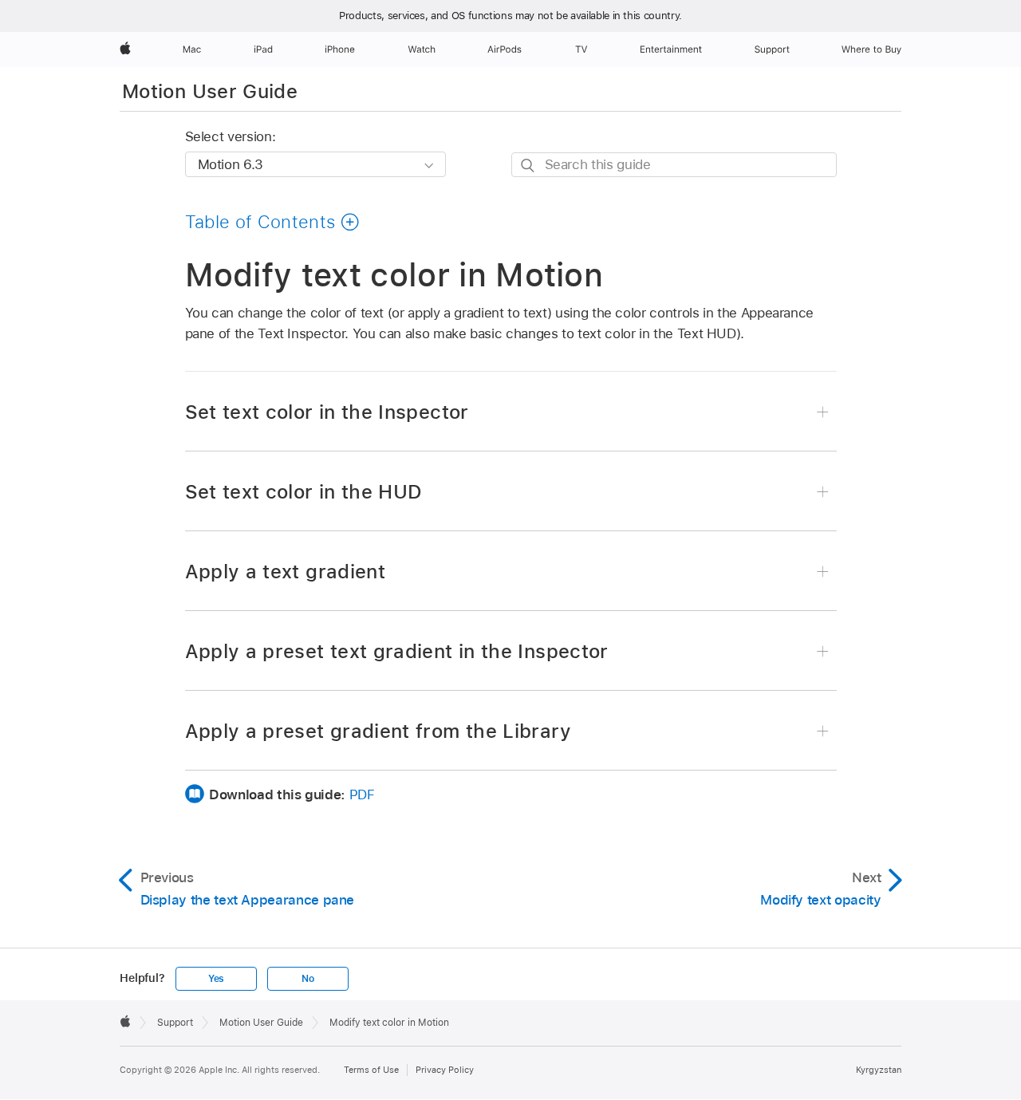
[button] (273, 221)
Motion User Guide (210, 91)
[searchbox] (674, 164)
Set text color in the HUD (304, 491)
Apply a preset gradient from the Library (378, 731)
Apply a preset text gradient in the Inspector (397, 651)
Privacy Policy (445, 1069)
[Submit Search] (528, 165)
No (308, 978)
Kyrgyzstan (878, 1069)
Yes (216, 978)
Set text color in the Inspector (327, 412)
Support (175, 1022)
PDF (362, 794)
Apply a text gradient (285, 571)
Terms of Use (371, 1069)
